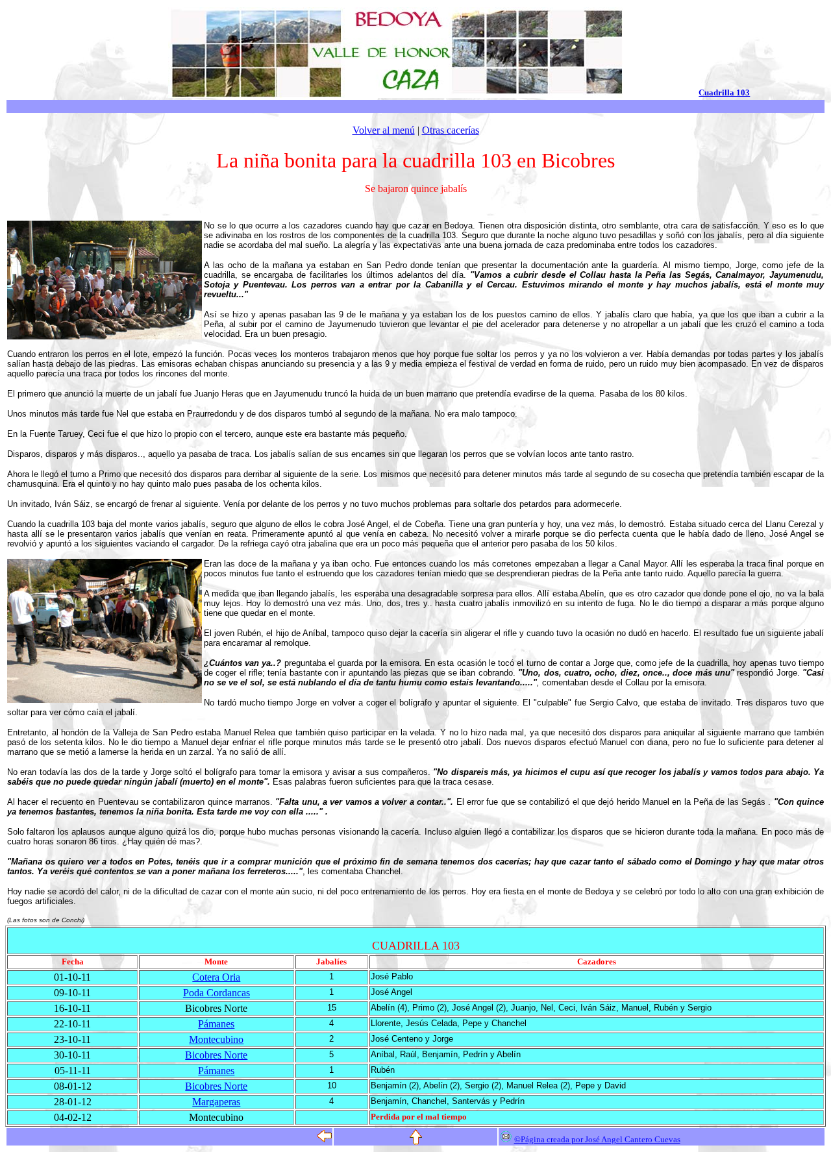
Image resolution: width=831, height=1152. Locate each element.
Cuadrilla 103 (724, 92)
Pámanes (216, 1023)
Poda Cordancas (216, 992)
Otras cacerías (450, 130)
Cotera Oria (216, 977)
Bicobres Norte (216, 1054)
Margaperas (216, 1101)
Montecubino (216, 1039)
